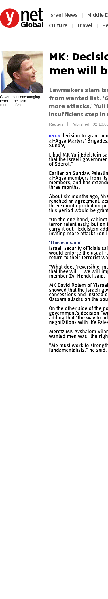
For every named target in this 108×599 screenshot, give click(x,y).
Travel (84, 25)
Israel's (54, 136)
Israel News (63, 15)
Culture (58, 25)
